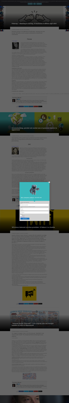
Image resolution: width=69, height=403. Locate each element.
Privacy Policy (22, 216)
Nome (21, 207)
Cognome (21, 210)
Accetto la (23, 215)
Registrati (25, 218)
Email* (21, 203)
